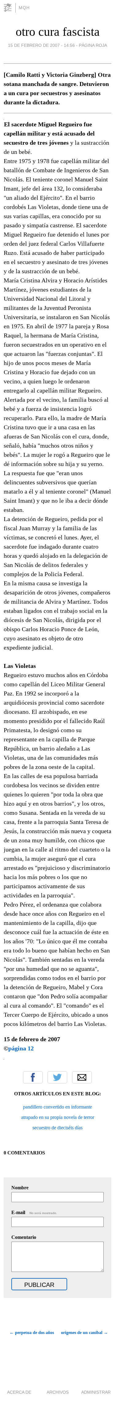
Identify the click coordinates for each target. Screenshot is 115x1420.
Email (82, 1077)
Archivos (58, 1392)
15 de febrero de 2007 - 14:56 (41, 45)
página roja (93, 45)
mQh (24, 7)
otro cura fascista (58, 32)
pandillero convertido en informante (57, 1106)
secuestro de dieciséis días (57, 1127)
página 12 (21, 1048)
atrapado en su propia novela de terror (57, 1117)
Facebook (33, 1077)
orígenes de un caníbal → (84, 1332)
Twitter (57, 1077)
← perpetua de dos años (32, 1332)
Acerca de (19, 1392)
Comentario (23, 1237)
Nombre (20, 1187)
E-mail (34, 1212)
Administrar (96, 1392)
